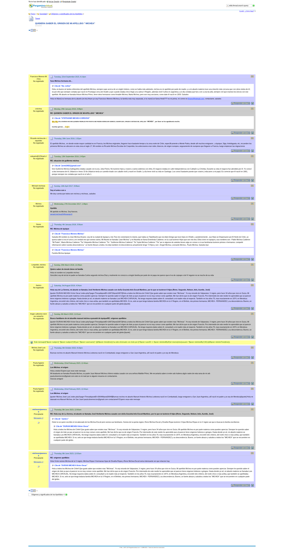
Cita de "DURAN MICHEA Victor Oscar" (72, 426)
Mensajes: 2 (38, 418)
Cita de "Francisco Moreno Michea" (69, 234)
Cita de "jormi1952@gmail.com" (67, 166)
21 (252, 76)
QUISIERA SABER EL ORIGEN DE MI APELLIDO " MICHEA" (65, 23)
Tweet (37, 18)
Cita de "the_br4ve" (62, 86)
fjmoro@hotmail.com (196, 99)
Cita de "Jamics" (61, 419)
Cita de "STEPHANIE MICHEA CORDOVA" (72, 118)
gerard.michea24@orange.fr (61, 214)
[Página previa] (29, 30)
